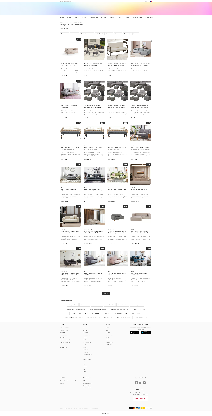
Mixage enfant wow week (141, 318)
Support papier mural (137, 305)
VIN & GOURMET (110, 342)
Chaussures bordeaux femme (121, 313)
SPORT (107, 337)
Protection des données (82, 408)
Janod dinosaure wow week (93, 318)
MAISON (108, 332)
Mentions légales (94, 408)
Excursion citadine (87, 354)
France (84, 364)
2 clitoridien (106, 313)
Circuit (84, 357)
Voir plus (106, 293)
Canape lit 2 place (97, 305)
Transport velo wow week (138, 309)
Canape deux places (123, 305)
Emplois (62, 383)
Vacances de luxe (87, 342)
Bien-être (85, 330)
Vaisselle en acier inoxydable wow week (76, 309)
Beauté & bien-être (64, 327)
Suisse (84, 327)
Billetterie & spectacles (65, 340)
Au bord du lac (86, 335)
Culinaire (85, 347)
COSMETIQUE (109, 335)
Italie (84, 369)
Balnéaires (85, 340)
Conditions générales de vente (67, 408)
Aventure (85, 345)
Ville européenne (87, 359)
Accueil (107, 327)
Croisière (85, 337)
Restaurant (62, 332)
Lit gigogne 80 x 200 (75, 313)
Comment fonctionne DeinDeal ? (68, 381)
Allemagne (85, 366)
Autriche (85, 362)
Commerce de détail (65, 342)
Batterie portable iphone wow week (98, 309)
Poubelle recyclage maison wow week (119, 309)
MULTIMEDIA (109, 345)
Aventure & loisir (64, 330)
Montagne (85, 332)
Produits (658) (64, 28)
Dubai (84, 371)
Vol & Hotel (85, 352)
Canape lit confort (109, 305)
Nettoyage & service (64, 335)
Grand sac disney (136, 313)
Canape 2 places (73, 305)
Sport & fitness (63, 347)
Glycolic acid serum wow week (124, 318)
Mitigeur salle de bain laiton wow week (73, 318)
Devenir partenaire (140, 398)
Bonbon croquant (108, 318)
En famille (85, 349)
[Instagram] (144, 383)
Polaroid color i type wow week (92, 313)
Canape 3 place (84, 305)
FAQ (84, 381)
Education (62, 337)
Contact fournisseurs (88, 383)
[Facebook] (136, 383)
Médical (62, 345)
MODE (107, 330)
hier (147, 394)
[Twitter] (140, 383)
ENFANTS (108, 340)
